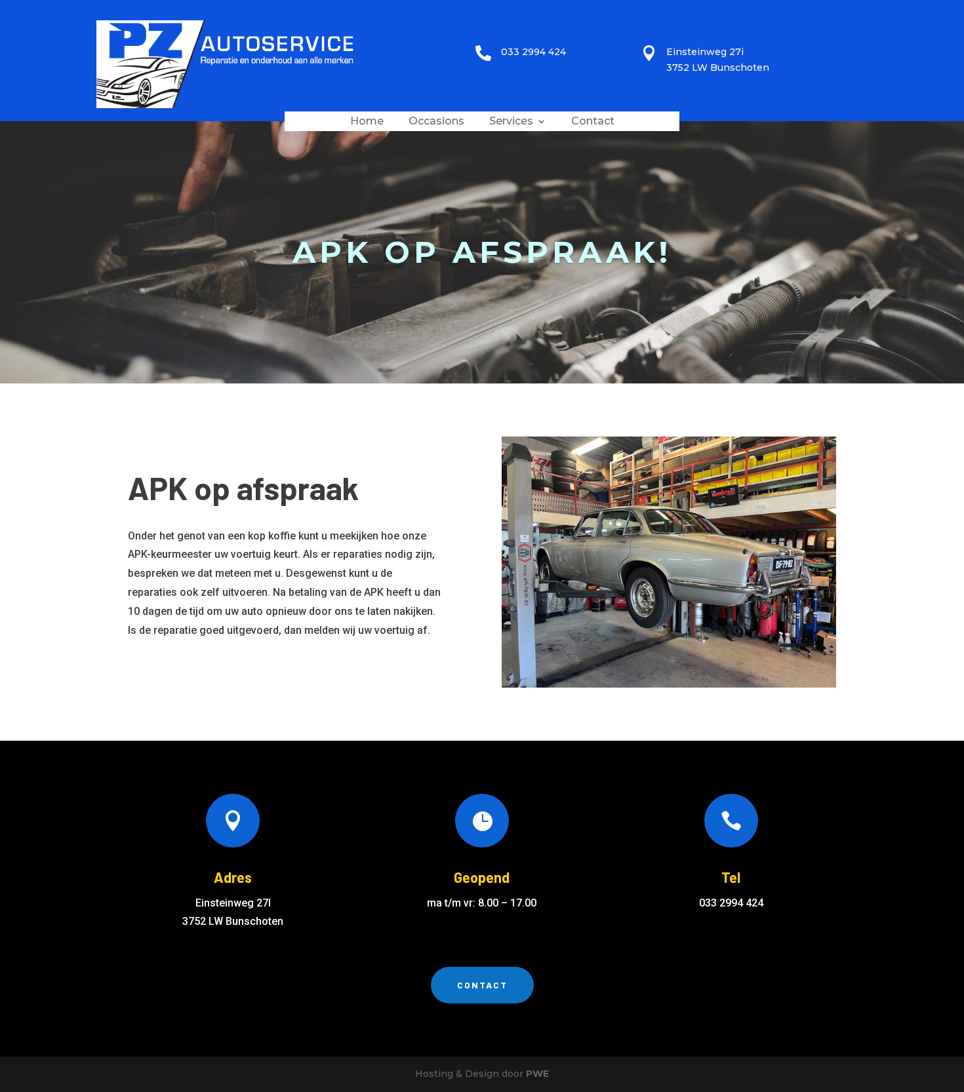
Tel (730, 877)
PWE (537, 1074)
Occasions (436, 122)
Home (367, 122)
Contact (592, 122)
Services (511, 122)
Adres (233, 877)
